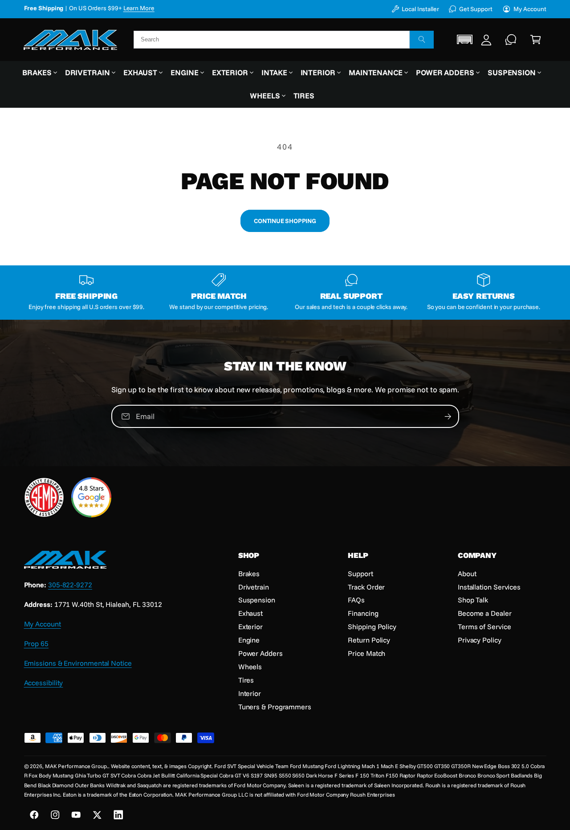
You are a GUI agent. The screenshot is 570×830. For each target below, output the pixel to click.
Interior (318, 72)
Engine (185, 72)
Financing (363, 613)
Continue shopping (285, 220)
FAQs (356, 599)
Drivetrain (87, 72)
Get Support (475, 8)
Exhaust (140, 72)
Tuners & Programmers (274, 706)
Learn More (156, 8)
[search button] (422, 40)
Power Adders (445, 72)
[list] (285, 292)
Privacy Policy (479, 639)
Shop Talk (473, 599)
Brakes (37, 72)
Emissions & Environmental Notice (78, 663)
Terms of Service (484, 626)
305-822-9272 (70, 584)
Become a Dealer (485, 613)
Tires (246, 679)
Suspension (512, 72)
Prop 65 (36, 643)
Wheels (265, 95)
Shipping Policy (372, 626)
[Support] (511, 39)
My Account (529, 8)
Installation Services (489, 586)
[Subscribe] (447, 416)
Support (360, 573)
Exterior (230, 72)
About (467, 573)
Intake (274, 72)
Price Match (366, 653)
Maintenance (376, 72)
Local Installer (420, 8)
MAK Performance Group (76, 766)
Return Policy (369, 639)
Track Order (366, 586)
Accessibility (43, 682)
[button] (465, 39)
